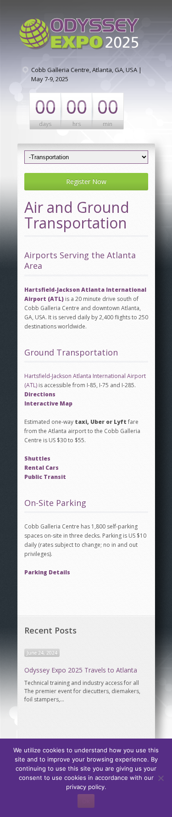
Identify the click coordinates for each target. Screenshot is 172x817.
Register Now (86, 181)
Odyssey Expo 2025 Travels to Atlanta (80, 670)
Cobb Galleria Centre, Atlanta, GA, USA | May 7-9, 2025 (86, 74)
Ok (86, 801)
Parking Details (47, 572)
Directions (39, 394)
